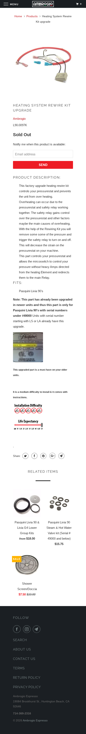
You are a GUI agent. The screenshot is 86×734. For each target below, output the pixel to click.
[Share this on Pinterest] (42, 456)
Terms (19, 668)
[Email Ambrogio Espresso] (37, 629)
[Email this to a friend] (60, 456)
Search (20, 640)
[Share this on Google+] (51, 456)
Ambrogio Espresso (35, 720)
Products (32, 16)
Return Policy (26, 678)
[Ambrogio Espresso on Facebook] (17, 629)
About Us (22, 649)
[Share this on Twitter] (24, 456)
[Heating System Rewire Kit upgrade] (43, 61)
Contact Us (24, 659)
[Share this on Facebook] (33, 456)
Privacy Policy (27, 687)
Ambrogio (19, 118)
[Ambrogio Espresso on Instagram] (27, 629)
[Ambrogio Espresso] (43, 4)
